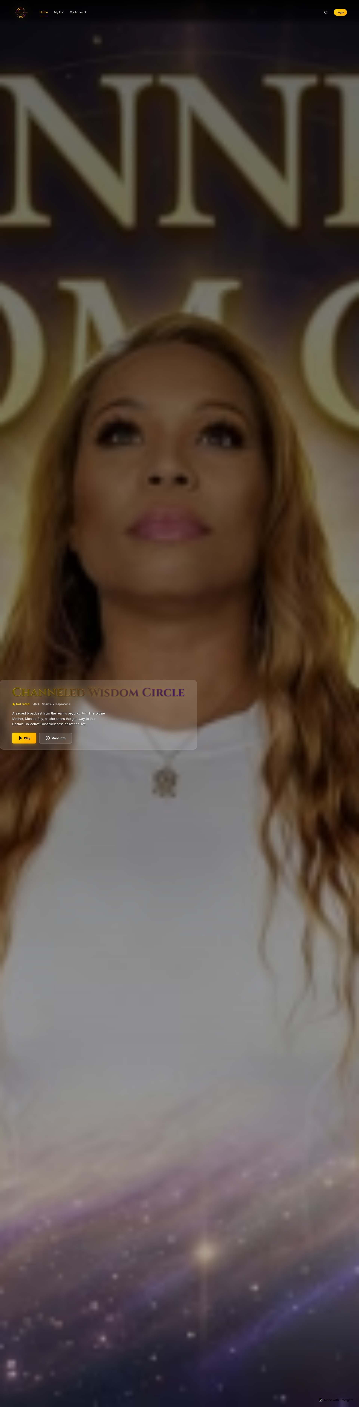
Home (44, 12)
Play (27, 738)
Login (340, 12)
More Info (58, 738)
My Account (78, 12)
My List (59, 12)
